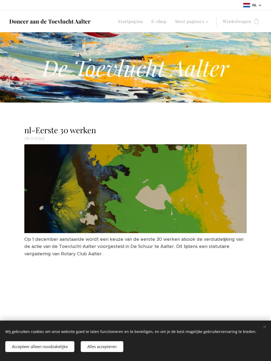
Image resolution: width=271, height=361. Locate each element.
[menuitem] (132, 21)
